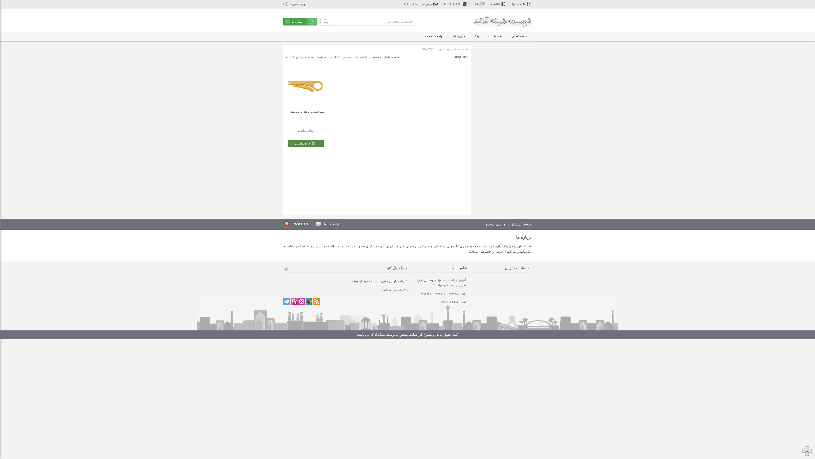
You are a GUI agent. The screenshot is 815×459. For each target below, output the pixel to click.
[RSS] (316, 301)
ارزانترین (334, 56)
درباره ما (459, 36)
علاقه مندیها (519, 4)
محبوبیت (376, 56)
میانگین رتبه (362, 56)
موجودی (309, 56)
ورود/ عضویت (297, 4)
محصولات (497, 36)
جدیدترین (347, 56)
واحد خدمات (434, 36)
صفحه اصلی (519, 36)
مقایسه (495, 4)
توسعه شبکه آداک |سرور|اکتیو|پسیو (502, 21)
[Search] (325, 22)
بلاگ (476, 4)
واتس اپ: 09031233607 (417, 4)
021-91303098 (452, 4)
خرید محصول (302, 143)
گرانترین (321, 56)
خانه (466, 49)
